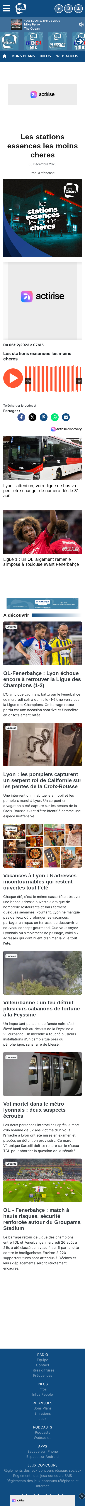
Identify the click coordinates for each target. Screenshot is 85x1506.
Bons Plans (23, 56)
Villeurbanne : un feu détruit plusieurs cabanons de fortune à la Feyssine (41, 1009)
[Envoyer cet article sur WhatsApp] (54, 419)
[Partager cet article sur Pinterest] (42, 419)
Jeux (42, 1418)
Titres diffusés (42, 1370)
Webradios (67, 56)
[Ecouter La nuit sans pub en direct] (42, 603)
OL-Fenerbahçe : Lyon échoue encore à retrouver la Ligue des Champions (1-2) (42, 679)
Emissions (42, 1413)
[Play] (5, 38)
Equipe (42, 1360)
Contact (42, 1365)
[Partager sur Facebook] (20, 419)
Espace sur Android (42, 1456)
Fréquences (42, 1375)
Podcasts (42, 1432)
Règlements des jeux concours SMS (42, 1475)
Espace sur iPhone (42, 1451)
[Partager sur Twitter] (31, 419)
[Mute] (81, 24)
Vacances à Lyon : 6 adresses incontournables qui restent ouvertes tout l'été (39, 882)
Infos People (42, 1394)
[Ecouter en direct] (58, 8)
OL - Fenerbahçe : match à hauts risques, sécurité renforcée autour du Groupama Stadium (41, 1219)
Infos (45, 56)
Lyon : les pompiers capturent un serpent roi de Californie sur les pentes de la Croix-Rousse (42, 780)
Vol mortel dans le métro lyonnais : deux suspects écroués (34, 1110)
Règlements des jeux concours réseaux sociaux (42, 1470)
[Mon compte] (78, 8)
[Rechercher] (68, 8)
